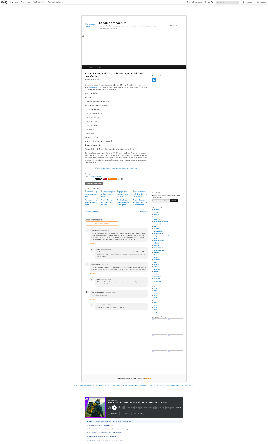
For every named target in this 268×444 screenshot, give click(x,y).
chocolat (156, 229)
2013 (155, 307)
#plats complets (96, 176)
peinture (156, 264)
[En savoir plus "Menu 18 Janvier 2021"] (159, 349)
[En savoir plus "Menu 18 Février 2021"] (175, 333)
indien (156, 262)
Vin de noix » (144, 211)
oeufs (155, 238)
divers (156, 255)
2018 (155, 296)
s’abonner (115, 413)
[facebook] (205, 2)
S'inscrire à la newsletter (94, 183)
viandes (156, 217)
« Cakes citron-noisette (92, 211)
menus (156, 257)
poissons (157, 279)
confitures (157, 260)
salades (156, 243)
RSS (154, 80)
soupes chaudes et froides (162, 236)
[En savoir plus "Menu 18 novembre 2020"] (159, 365)
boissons (157, 269)
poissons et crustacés (161, 221)
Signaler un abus (116, 385)
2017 (155, 298)
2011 (155, 312)
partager (127, 413)
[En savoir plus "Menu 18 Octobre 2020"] (175, 365)
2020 (155, 291)
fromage (156, 271)
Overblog (148, 378)
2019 (155, 293)
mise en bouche (159, 248)
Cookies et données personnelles (169, 385)
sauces (156, 274)
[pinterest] (212, 2)
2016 (155, 300)
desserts (156, 210)
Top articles (99, 385)
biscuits (156, 245)
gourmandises (158, 231)
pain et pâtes (158, 224)
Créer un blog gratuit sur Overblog (84, 385)
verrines (156, 252)
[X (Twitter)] (208, 2)
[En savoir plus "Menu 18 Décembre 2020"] (175, 349)
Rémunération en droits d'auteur (138, 385)
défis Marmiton (159, 250)
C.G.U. (125, 385)
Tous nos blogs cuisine (194, 2)
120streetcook (95, 87)
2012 (155, 310)
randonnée (157, 281)
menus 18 (157, 219)
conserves (157, 276)
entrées (156, 212)
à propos (139, 413)
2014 (155, 305)
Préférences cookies (187, 385)
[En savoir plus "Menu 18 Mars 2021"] (159, 333)
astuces (156, 267)
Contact (98, 67)
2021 (155, 288)
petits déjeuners (159, 241)
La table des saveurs (112, 22)
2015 (155, 303)
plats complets (158, 233)
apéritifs (156, 214)
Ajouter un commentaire (102, 223)
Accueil (91, 67)
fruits (155, 226)
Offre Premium (154, 385)
